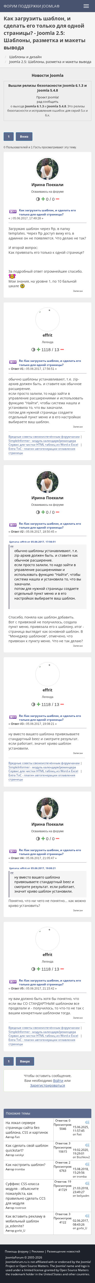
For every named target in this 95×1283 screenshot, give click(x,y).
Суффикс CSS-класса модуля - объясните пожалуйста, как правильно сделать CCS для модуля (26, 1193)
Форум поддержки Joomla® (31, 6)
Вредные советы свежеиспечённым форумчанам (44, 436)
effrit (47, 335)
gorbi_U (20, 1230)
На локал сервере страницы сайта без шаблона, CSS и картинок (27, 1127)
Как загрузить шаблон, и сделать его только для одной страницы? (47, 212)
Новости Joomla (48, 75)
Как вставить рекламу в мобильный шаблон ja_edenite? (25, 1221)
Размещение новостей (63, 1251)
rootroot (20, 1208)
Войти (58, 1080)
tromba (20, 1169)
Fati (17, 1137)
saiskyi (19, 1155)
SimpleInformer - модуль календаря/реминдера (42, 441)
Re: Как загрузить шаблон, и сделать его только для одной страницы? (50, 363)
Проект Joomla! (47, 97)
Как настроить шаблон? (25, 1164)
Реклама (38, 1251)
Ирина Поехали (47, 184)
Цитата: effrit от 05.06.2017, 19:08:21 (32, 868)
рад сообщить (47, 101)
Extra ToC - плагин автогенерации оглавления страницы (42, 451)
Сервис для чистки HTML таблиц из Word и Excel (43, 444)
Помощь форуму (16, 1251)
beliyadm (83, 1195)
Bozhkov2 (83, 1157)
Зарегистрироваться (47, 1085)
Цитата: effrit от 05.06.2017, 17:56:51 (32, 541)
